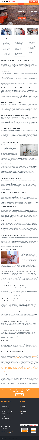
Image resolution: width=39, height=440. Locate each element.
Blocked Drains (16, 4)
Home (2, 4)
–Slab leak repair (21, 369)
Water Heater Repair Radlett (6, 420)
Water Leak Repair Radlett (6, 421)
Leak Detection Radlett (5, 408)
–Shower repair (7, 369)
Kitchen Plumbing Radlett (6, 406)
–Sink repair (17, 369)
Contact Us (35, 4)
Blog (21, 415)
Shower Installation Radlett (6, 413)
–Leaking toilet (9, 368)
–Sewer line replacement (30, 368)
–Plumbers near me (15, 368)
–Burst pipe (9, 367)
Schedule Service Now (33, 1)
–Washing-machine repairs (9, 358)
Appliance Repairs (27, 4)
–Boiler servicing (28, 353)
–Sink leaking (12, 369)
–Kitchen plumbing (27, 367)
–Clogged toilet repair (20, 367)
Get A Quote (19, 394)
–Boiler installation (15, 353)
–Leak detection (3, 368)
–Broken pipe (5, 367)
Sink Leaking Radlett (5, 416)
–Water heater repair (28, 369)
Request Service (22, 18)
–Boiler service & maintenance (32, 364)
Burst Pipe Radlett (5, 404)
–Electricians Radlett (16, 366)
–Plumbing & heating (22, 368)
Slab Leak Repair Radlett (5, 418)
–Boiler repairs (16, 357)
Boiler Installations (21, 4)
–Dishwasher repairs (18, 358)
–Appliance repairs (34, 356)
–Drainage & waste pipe (12, 355)
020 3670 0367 (24, 1)
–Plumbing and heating (5, 371)
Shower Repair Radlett (5, 415)
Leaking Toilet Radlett (5, 409)
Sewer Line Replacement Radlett (7, 411)
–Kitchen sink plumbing (34, 367)
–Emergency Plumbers (18, 364)
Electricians (31, 4)
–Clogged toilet (14, 367)
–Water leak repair (35, 369)
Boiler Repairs (11, 4)
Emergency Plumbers (6, 4)
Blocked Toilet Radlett (5, 403)
